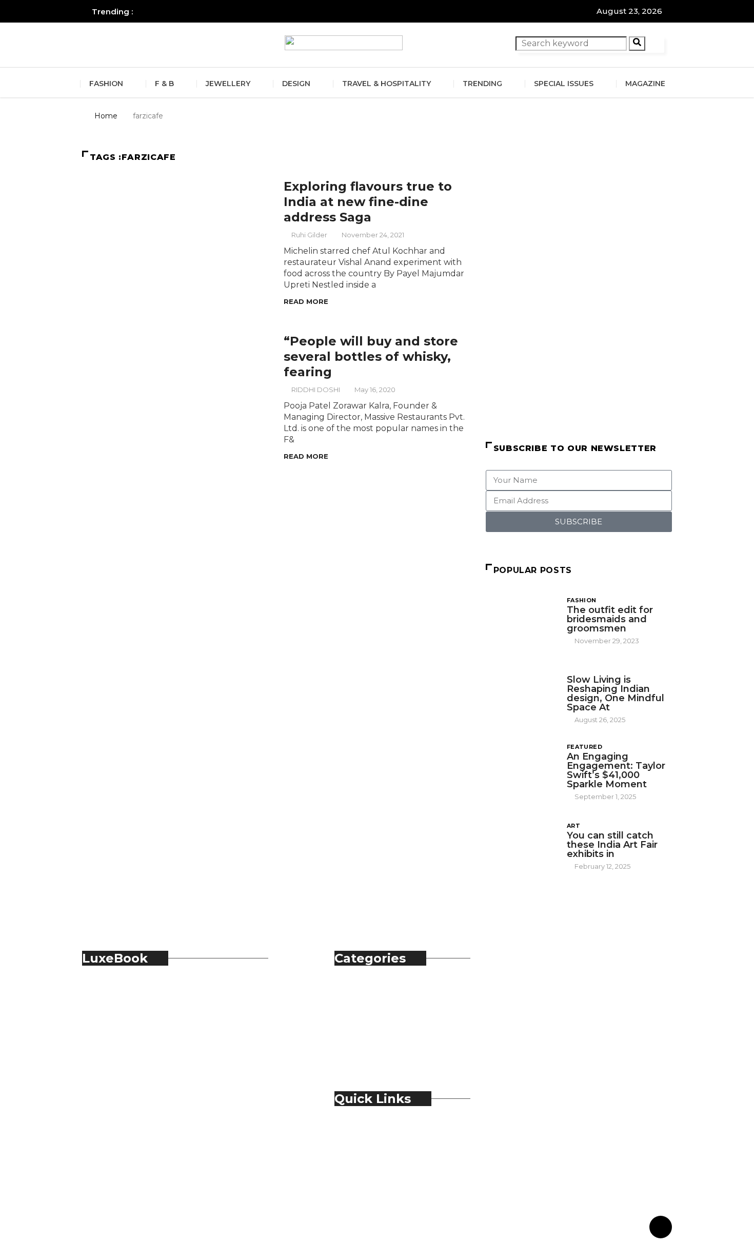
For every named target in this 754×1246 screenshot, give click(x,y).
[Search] (637, 43)
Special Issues (563, 83)
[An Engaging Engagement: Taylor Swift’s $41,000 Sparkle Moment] (521, 769)
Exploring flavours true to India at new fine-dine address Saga (368, 201)
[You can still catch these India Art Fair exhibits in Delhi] (521, 846)
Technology (379, 1048)
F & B (164, 83)
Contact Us (377, 1143)
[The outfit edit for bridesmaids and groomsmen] (521, 620)
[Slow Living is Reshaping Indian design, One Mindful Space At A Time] (521, 692)
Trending (482, 83)
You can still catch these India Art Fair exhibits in (612, 845)
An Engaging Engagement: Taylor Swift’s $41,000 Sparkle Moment (616, 770)
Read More (306, 301)
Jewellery (228, 83)
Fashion (106, 83)
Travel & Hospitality (386, 83)
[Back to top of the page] (661, 1227)
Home (105, 115)
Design (296, 83)
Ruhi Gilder (309, 235)
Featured (585, 746)
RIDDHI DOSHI (315, 389)
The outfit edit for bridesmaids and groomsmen (610, 619)
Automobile (379, 991)
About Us (374, 1132)
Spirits (367, 1036)
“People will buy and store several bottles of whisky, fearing (371, 356)
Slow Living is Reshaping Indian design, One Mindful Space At (615, 693)
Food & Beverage (390, 1014)
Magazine (645, 83)
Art (573, 825)
